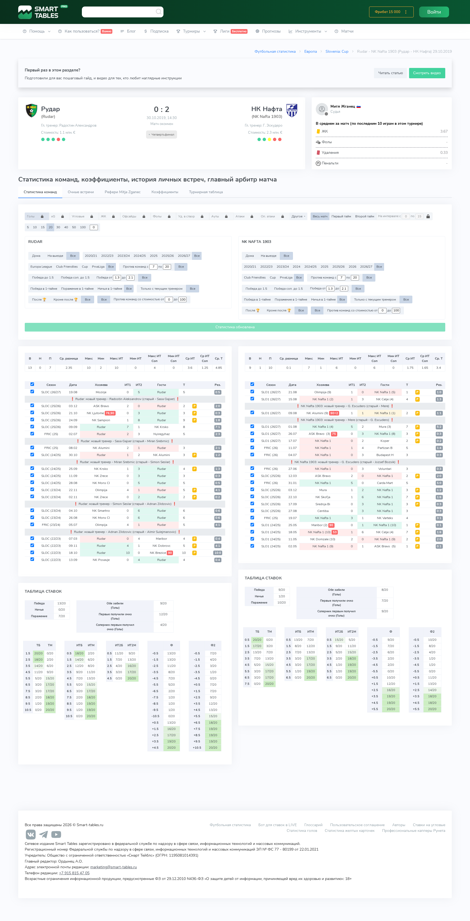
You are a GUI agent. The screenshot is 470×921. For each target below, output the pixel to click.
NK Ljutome (101, 413)
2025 (153, 256)
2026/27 (184, 256)
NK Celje (385, 399)
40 (66, 227)
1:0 (439, 392)
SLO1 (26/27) (271, 392)
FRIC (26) (271, 448)
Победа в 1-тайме (43, 288)
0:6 (217, 511)
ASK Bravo (101, 406)
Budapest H (385, 455)
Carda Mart (385, 483)
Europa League (41, 266)
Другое (297, 216)
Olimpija (101, 490)
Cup (85, 266)
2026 (352, 266)
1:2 (217, 455)
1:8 (217, 420)
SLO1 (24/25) (271, 525)
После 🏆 (39, 299)
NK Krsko (161, 427)
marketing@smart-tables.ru (113, 867)
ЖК (104, 216)
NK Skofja (323, 497)
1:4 (439, 448)
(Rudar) (48, 116)
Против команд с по (143, 266)
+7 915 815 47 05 (74, 873)
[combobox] (122, 12)
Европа (310, 51)
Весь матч (320, 216)
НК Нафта (266, 109)
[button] (406, 12)
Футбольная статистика (275, 51)
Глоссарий (313, 825)
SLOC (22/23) (51, 538)
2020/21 (91, 256)
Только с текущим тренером (162, 288)
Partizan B (385, 448)
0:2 (217, 497)
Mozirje (101, 392)
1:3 (217, 469)
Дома (36, 256)
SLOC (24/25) (51, 455)
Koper (385, 441)
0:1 (439, 525)
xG (53, 216)
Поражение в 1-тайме (77, 288)
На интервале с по (396, 216)
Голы (31, 216)
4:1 (217, 490)
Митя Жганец (342, 106)
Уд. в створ (187, 216)
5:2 (439, 427)
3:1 (439, 518)
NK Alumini (101, 448)
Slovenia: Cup (337, 51)
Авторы (398, 825)
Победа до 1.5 (43, 277)
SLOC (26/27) (51, 392)
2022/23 (107, 256)
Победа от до (111, 277)
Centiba (323, 511)
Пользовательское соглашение (357, 825)
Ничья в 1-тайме (110, 288)
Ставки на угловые (429, 825)
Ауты (215, 216)
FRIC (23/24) (51, 525)
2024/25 (140, 256)
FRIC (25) (51, 434)
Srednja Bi (323, 504)
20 (50, 227)
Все (73, 256)
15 (43, 227)
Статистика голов (302, 830)
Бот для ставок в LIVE (278, 825)
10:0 (218, 553)
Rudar (161, 392)
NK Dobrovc (162, 546)
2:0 (217, 406)
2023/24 (124, 256)
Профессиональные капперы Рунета (413, 830)
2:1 (217, 448)
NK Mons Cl (101, 483)
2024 (296, 266)
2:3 (217, 434)
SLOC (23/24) (51, 490)
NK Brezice (161, 553)
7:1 (217, 427)
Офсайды (129, 216)
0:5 (217, 392)
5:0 (439, 483)
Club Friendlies (67, 266)
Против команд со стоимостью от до (146, 299)
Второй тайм (364, 216)
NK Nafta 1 (385, 392)
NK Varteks (385, 518)
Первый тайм (341, 216)
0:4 (217, 539)
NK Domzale (322, 539)
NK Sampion (101, 420)
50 (74, 227)
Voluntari (384, 469)
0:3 (217, 413)
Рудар (50, 109)
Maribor (161, 538)
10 (35, 227)
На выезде (55, 256)
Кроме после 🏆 (66, 299)
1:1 (439, 413)
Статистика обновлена (235, 327)
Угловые (78, 216)
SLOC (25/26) (51, 406)
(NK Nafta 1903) (267, 116)
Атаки (240, 216)
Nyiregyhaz (161, 434)
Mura (385, 426)
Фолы (157, 216)
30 (58, 227)
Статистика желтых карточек (350, 830)
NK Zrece (101, 476)
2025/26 (168, 256)
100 (83, 227)
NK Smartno (101, 510)
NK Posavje (101, 560)
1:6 (439, 497)
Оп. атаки (268, 216)
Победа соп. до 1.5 (75, 277)
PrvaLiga (98, 266)
